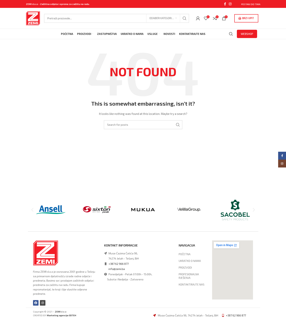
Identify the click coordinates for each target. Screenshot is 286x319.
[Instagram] (42, 303)
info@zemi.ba (117, 269)
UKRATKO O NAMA (190, 260)
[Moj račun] (198, 18)
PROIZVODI (185, 267)
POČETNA (184, 254)
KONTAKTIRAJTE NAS (191, 284)
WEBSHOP (247, 33)
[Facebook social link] (225, 4)
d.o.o (60, 311)
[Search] (231, 34)
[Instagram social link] (230, 4)
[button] (32, 209)
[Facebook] (36, 303)
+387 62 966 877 (119, 263)
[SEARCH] (184, 18)
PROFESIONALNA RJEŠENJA (189, 275)
